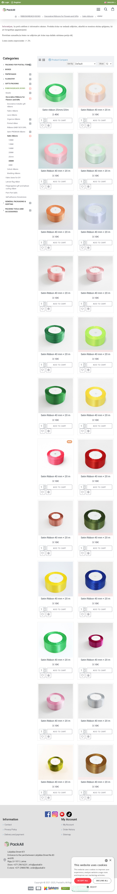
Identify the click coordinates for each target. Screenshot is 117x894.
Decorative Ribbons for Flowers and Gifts (61, 16)
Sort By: (70, 64)
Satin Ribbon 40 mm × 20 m (95, 109)
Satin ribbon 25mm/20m (55, 109)
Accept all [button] (82, 880)
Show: (101, 64)
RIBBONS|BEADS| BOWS (31, 16)
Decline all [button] (102, 880)
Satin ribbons (87, 16)
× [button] (110, 860)
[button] (92, 886)
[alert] (92, 874)
